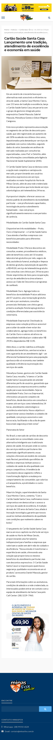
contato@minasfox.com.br (22, 731)
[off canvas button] (3, 17)
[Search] (49, 17)
